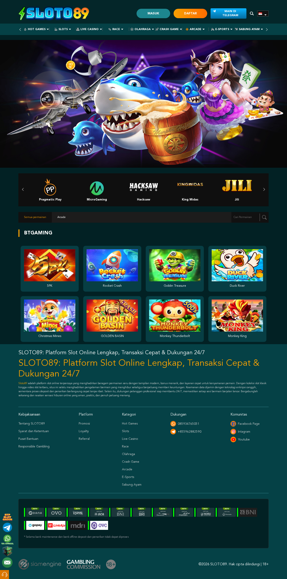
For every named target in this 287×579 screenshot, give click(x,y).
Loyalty (84, 431)
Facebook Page (249, 423)
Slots (63, 29)
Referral (84, 438)
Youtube (244, 439)
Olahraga (143, 29)
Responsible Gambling (34, 446)
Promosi (84, 423)
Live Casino (89, 29)
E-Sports (222, 29)
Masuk (153, 13)
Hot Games (37, 29)
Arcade (195, 29)
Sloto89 (22, 383)
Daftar (190, 13)
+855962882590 (189, 431)
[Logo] (54, 13)
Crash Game (169, 29)
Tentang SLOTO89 (31, 423)
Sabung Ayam (249, 29)
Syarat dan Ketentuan (33, 431)
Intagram (244, 431)
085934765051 (188, 423)
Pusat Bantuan (28, 438)
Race (116, 29)
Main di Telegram (230, 13)
